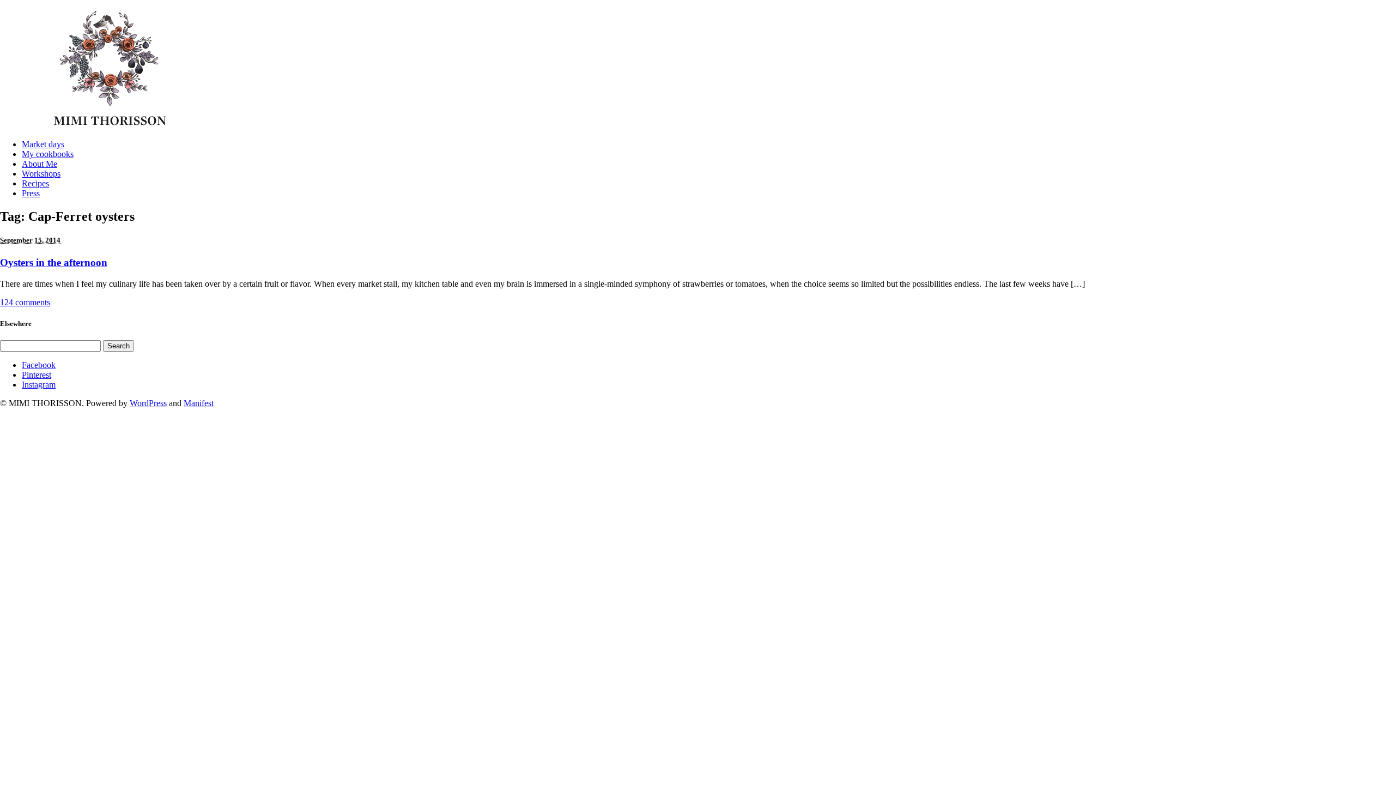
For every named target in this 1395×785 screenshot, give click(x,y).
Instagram (39, 384)
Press (31, 193)
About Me (39, 163)
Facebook (39, 365)
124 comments (25, 302)
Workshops (41, 173)
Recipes (35, 183)
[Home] (113, 127)
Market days (43, 144)
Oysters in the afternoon (53, 262)
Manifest (199, 403)
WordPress (148, 403)
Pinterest (36, 374)
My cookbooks (48, 154)
